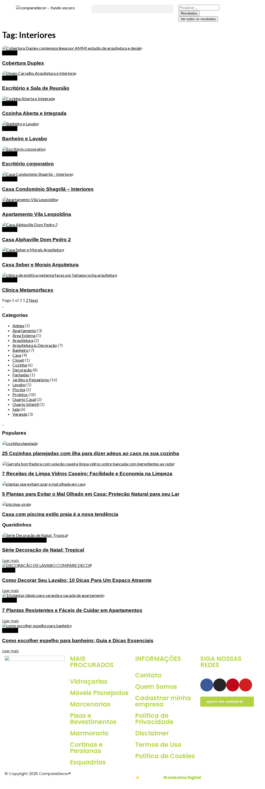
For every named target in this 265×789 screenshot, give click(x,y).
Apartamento (24, 330)
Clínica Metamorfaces (27, 290)
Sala (16, 409)
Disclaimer (152, 733)
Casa (16, 355)
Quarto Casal (24, 399)
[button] (132, 9)
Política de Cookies (165, 756)
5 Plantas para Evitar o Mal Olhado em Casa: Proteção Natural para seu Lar (90, 494)
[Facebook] (206, 684)
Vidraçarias (88, 681)
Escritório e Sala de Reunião (35, 88)
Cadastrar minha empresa (163, 701)
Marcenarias (90, 704)
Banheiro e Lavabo (24, 138)
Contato (148, 675)
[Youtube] (245, 684)
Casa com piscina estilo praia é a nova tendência (60, 514)
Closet (18, 359)
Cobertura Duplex (23, 63)
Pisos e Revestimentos (93, 718)
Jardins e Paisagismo (30, 379)
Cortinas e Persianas (86, 747)
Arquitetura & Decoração (34, 345)
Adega (18, 325)
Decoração (22, 369)
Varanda (19, 414)
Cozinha (19, 364)
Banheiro (20, 350)
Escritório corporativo (28, 163)
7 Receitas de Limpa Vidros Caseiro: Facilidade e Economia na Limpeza (87, 473)
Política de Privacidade (154, 718)
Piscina (18, 389)
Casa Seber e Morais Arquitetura (40, 264)
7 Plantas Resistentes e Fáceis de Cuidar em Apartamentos (72, 610)
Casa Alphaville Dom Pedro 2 (36, 239)
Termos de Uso (158, 744)
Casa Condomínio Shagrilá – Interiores (48, 189)
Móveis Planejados (99, 693)
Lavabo (19, 384)
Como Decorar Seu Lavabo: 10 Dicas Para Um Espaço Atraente (77, 580)
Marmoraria (89, 733)
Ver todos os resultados (198, 19)
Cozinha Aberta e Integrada (34, 113)
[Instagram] (219, 684)
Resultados (189, 13)
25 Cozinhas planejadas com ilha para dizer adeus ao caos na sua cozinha (90, 453)
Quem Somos (156, 686)
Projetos (9, 52)
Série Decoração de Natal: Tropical (43, 550)
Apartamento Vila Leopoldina (36, 214)
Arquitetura (22, 340)
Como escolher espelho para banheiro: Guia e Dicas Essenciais (77, 640)
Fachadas (20, 374)
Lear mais (10, 560)
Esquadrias (88, 762)
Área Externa (23, 335)
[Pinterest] (232, 684)
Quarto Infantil (25, 404)
